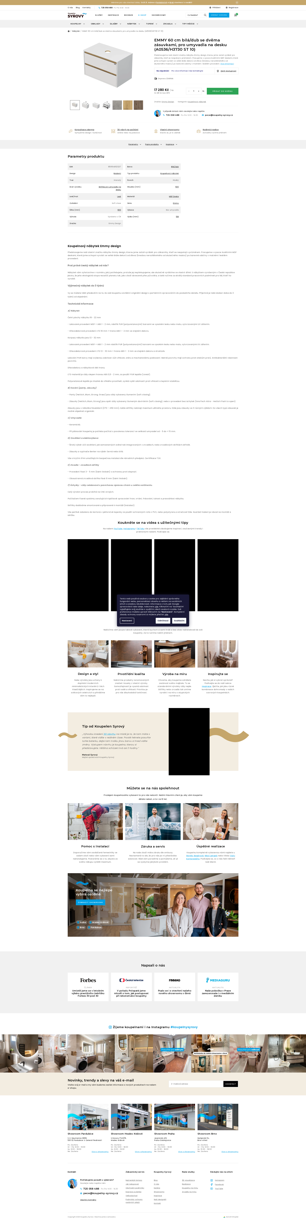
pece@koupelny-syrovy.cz (219, 115)
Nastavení (127, 620)
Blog (78, 7)
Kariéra (157, 1188)
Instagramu (129, 528)
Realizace (186, 1184)
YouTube (118, 528)
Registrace (233, 7)
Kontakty (87, 7)
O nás (70, 7)
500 (177, 187)
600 (119, 210)
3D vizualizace (188, 1180)
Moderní (117, 173)
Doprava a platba (133, 1192)
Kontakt (157, 1203)
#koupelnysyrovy (184, 1027)
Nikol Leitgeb (211, 855)
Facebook (219, 1184)
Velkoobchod (131, 1195)
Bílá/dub (175, 167)
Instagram (219, 1180)
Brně (172, 2)
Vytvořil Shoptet (232, 1217)
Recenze (128, 15)
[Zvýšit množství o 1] (199, 91)
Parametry (133, 144)
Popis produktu (152, 144)
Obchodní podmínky (135, 1188)
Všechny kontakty (88, 1200)
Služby (99, 15)
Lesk (119, 196)
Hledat (205, 15)
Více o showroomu (100, 1151)
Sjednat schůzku (219, 15)
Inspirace (113, 15)
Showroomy (159, 15)
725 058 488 (107, 7)
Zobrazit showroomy (90, 902)
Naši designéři (160, 1199)
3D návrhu (109, 734)
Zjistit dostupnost (228, 71)
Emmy (176, 203)
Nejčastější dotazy (134, 1180)
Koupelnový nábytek (197, 102)
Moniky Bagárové (195, 855)
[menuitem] (78, 24)
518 (177, 216)
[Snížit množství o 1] (189, 91)
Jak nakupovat (132, 1184)
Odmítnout (163, 620)
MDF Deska (174, 196)
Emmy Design (168, 102)
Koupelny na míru (190, 1188)
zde (156, 606)
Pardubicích (161, 2)
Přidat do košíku (223, 91)
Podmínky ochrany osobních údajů (134, 1201)
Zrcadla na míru (189, 1192)
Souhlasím (179, 620)
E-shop (142, 15)
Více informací (227, 64)
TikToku (140, 528)
